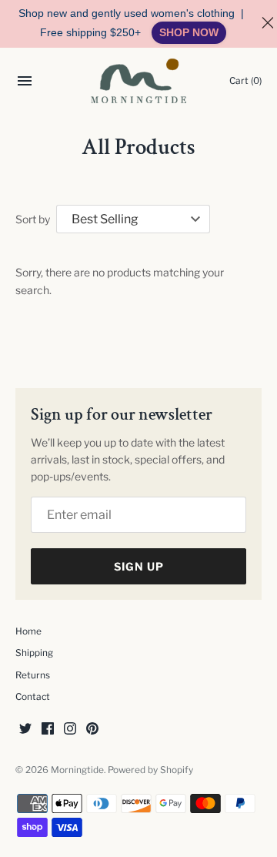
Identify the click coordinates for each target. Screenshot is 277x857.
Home (28, 631)
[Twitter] (25, 729)
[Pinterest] (92, 729)
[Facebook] (48, 729)
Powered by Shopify (150, 770)
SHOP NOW (189, 32)
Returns (32, 675)
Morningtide (77, 770)
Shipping (34, 653)
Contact (32, 696)
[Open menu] (24, 83)
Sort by (32, 219)
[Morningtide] (139, 81)
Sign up (139, 566)
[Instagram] (70, 729)
